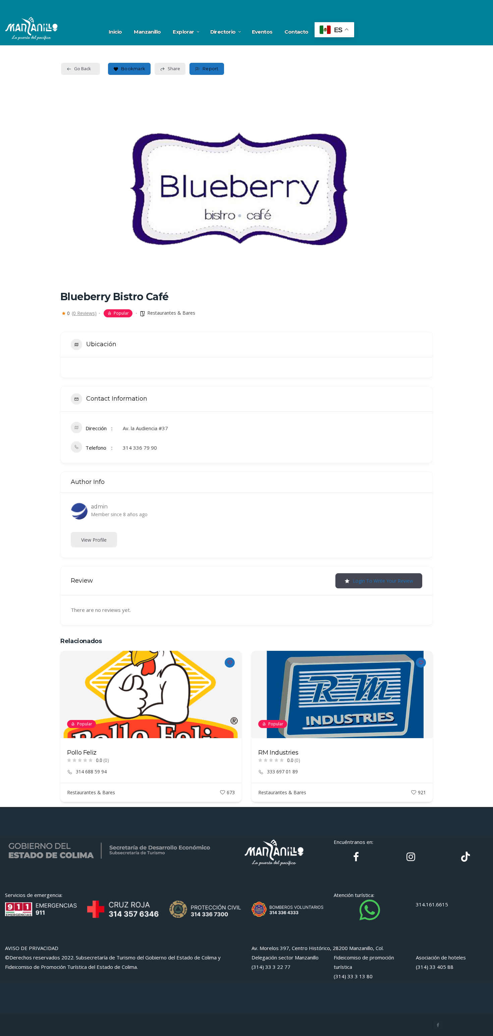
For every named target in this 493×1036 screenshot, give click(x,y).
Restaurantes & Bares (171, 313)
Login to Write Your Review (383, 581)
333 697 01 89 (282, 772)
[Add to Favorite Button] (230, 663)
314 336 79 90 (140, 447)
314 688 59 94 (91, 772)
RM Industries (278, 752)
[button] (65, 728)
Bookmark (133, 68)
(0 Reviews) (84, 313)
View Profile (94, 540)
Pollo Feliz (82, 752)
